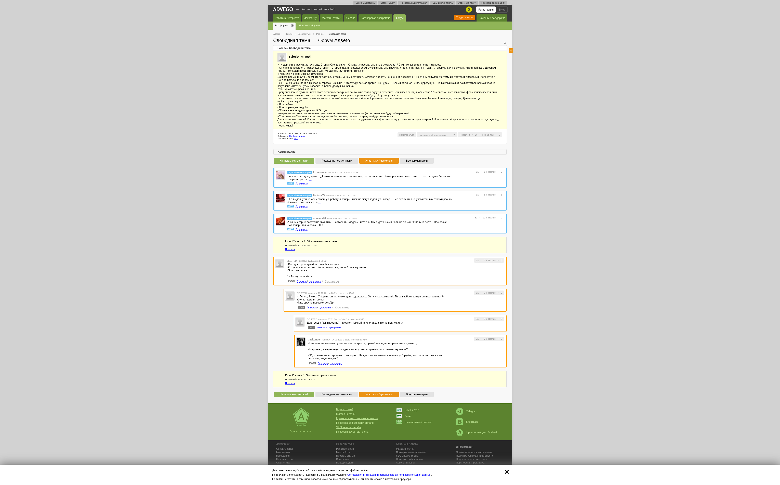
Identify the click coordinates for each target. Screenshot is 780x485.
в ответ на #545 (346, 293)
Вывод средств (344, 462)
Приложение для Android (481, 432)
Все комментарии (417, 160)
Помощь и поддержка (492, 17)
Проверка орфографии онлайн (355, 422)
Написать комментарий (294, 160)
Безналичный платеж (418, 422)
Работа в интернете (287, 17)
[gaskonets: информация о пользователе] (301, 341)
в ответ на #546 (356, 319)
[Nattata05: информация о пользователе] (280, 197)
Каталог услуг (387, 3)
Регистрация (486, 9)
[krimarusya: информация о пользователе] (280, 174)
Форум (399, 17)
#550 (312, 363)
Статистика (283, 462)
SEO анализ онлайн (348, 427)
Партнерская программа (470, 462)
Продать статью (345, 455)
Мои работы (343, 452)
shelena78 (319, 218)
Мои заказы (283, 452)
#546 (301, 307)
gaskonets (314, 339)
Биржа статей (344, 409)
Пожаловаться (406, 135)
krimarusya (320, 172)
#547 (311, 327)
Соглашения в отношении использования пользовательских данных (389, 474)
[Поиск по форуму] (505, 42)
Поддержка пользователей (471, 459)
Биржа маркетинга (365, 3)
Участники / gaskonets (379, 160)
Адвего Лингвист (467, 3)
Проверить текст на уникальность (357, 418)
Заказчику (310, 17)
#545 (291, 281)
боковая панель (511, 50)
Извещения (283, 455)
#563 (290, 206)
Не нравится (487, 135)
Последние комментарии (337, 160)
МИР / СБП (412, 410)
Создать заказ (464, 17)
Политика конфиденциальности (474, 455)
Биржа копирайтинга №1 (318, 9)
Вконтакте (472, 421)
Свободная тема (300, 48)
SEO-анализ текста (443, 3)
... (310, 179)
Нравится (465, 135)
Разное (282, 48)
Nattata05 (319, 195)
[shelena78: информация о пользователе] (280, 220)
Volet (408, 416)
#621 (290, 183)
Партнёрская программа (375, 17)
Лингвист (405, 462)
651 (296, 138)
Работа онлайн (345, 448)
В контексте (302, 183)
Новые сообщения (310, 25)
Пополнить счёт (285, 459)
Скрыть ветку (332, 281)
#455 (290, 229)
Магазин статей (331, 17)
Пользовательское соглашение (474, 452)
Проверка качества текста (352, 431)
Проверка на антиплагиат (414, 3)
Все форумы (282, 25)
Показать (290, 249)
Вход (502, 9)
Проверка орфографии (493, 3)
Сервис (350, 17)
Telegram (471, 411)
